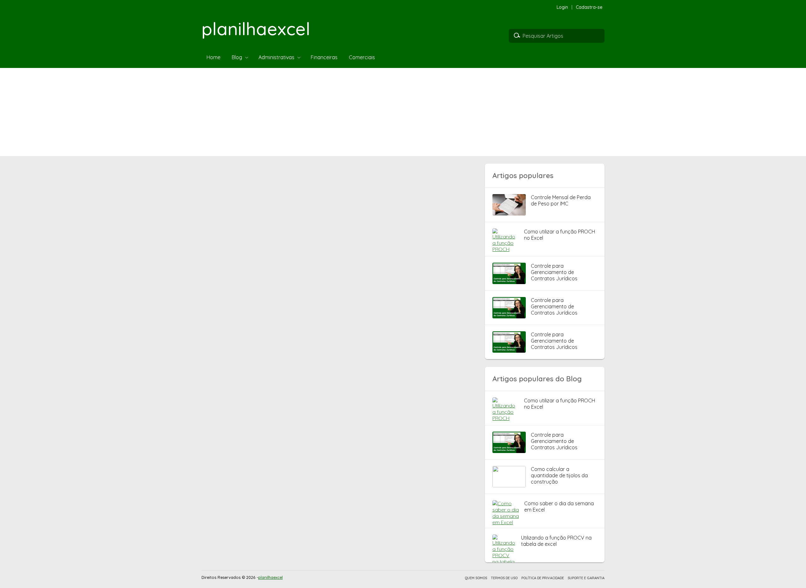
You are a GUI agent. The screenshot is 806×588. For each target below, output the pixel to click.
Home (213, 57)
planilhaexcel (256, 29)
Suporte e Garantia (586, 578)
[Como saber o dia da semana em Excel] (505, 522)
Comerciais (362, 57)
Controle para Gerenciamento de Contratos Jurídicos (554, 272)
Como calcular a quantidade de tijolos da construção (559, 475)
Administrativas (276, 57)
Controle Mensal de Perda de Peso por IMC (561, 200)
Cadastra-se (589, 7)
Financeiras (324, 57)
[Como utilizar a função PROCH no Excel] (505, 249)
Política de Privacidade (542, 578)
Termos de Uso (504, 578)
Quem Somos (476, 578)
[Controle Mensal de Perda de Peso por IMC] (509, 213)
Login (562, 7)
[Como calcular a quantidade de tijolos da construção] (509, 485)
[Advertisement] (189, 112)
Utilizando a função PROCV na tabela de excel (556, 541)
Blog (237, 57)
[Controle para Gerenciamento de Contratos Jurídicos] (509, 282)
